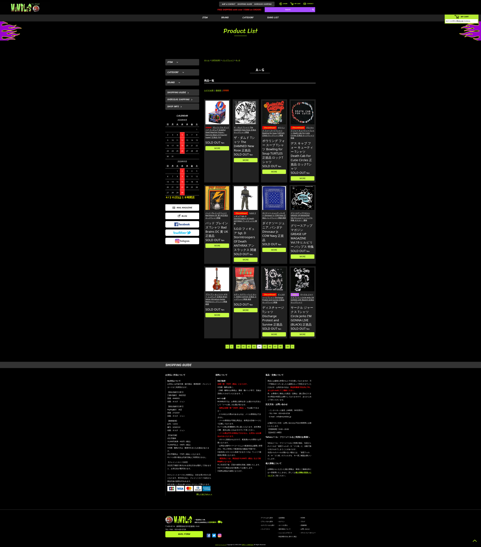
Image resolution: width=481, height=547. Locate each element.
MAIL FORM (184, 534)
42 (249, 346)
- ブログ (302, 521)
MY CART (297, 4)
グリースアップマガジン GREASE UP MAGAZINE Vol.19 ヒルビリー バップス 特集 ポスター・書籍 (302, 217)
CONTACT (310, 4)
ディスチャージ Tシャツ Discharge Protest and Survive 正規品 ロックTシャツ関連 (273, 298)
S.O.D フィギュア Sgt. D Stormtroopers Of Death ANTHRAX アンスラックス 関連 (245, 218)
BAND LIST (273, 18)
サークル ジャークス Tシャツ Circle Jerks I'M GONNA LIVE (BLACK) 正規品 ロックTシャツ (302, 298)
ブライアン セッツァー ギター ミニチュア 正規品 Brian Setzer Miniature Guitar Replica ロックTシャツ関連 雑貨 (216, 299)
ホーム (206, 60)
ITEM (205, 18)
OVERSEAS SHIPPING (263, 4)
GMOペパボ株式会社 (248, 544)
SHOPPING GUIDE (244, 4)
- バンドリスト (265, 529)
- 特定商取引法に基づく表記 (287, 536)
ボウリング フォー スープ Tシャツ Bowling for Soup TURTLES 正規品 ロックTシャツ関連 (273, 131)
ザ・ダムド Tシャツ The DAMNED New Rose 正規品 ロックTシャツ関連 (245, 129)
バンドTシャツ (228, 60)
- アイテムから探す (266, 518)
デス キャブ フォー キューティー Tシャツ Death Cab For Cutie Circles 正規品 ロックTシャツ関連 (302, 132)
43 (254, 346)
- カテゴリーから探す (267, 525)
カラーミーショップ (221, 544)
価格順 (218, 90)
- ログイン (281, 521)
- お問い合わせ (305, 529)
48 (280, 346)
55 (288, 346)
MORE (217, 148)
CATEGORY (248, 18)
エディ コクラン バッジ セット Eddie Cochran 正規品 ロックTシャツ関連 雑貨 (245, 296)
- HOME (302, 518)
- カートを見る (283, 525)
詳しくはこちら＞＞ (204, 494)
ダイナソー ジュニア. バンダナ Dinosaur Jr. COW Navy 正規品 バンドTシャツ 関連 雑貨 (274, 215)
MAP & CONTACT (228, 4)
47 (275, 346)
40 (238, 346)
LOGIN (285, 4)
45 (265, 346)
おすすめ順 (209, 90)
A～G (238, 60)
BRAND (225, 18)
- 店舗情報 (303, 525)
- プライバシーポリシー (308, 533)
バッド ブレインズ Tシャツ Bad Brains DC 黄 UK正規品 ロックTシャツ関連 (216, 215)
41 (244, 346)
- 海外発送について (284, 529)
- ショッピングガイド (285, 533)
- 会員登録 (281, 518)
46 (270, 346)
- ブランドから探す (266, 521)
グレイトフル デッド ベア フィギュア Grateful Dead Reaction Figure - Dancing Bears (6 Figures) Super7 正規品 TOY (217, 132)
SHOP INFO (173, 107)
